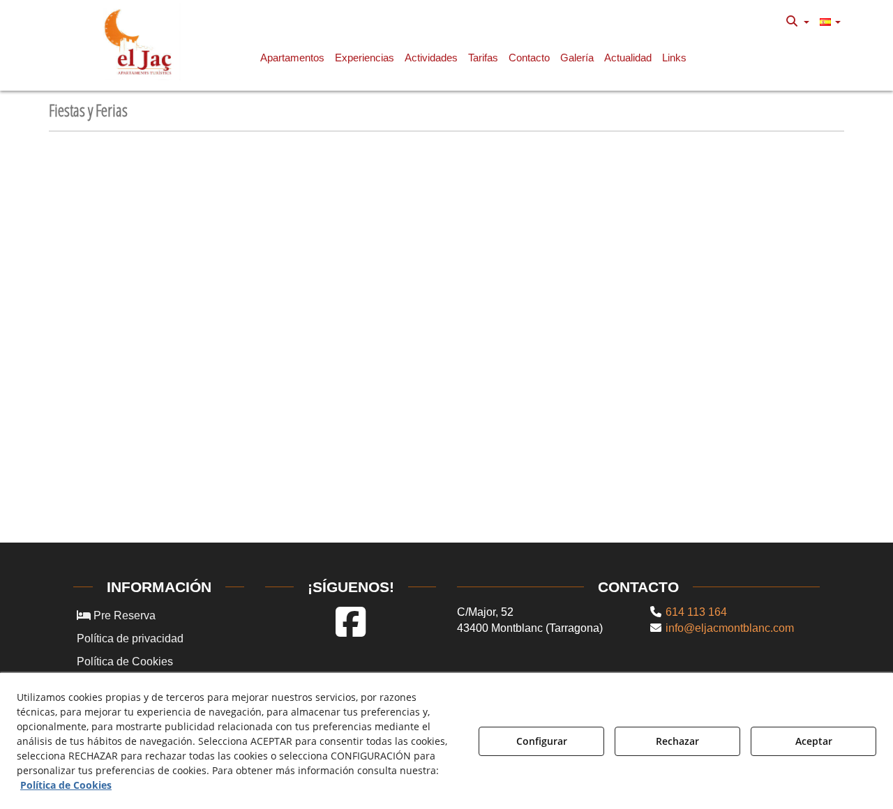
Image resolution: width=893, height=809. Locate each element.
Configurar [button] (541, 741)
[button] (140, 41)
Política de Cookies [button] (125, 661)
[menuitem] (798, 21)
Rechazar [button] (677, 741)
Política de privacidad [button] (130, 638)
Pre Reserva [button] (123, 615)
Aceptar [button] (813, 741)
